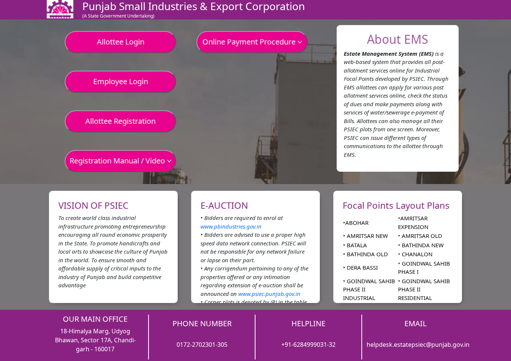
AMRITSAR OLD (421, 235)
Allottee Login (120, 42)
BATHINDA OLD (366, 254)
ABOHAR (356, 222)
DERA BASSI (361, 267)
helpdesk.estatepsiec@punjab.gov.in (418, 344)
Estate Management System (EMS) (389, 53)
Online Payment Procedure (249, 42)
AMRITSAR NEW (366, 235)
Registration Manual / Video (118, 161)
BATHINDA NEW (422, 245)
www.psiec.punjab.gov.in (269, 293)
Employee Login (120, 81)
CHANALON (416, 254)
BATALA (356, 245)
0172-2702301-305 (202, 344)
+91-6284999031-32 (308, 344)
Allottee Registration (120, 121)
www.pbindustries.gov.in (231, 226)
